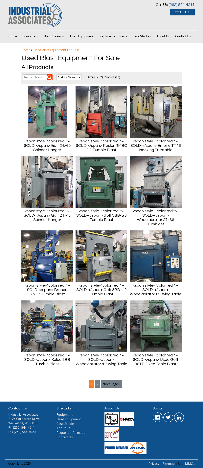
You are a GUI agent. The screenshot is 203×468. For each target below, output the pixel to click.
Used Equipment (82, 36)
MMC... (190, 463)
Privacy (154, 463)
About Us (163, 36)
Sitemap (169, 463)
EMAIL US (182, 12)
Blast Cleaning (54, 36)
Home (12, 36)
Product (112, 77)
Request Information (71, 432)
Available (95, 77)
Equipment (30, 36)
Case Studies (141, 36)
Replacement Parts (113, 36)
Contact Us (183, 36)
